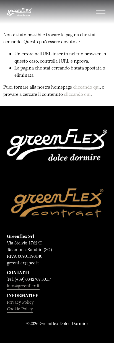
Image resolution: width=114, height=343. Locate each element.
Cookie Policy (20, 309)
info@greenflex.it (23, 286)
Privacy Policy (20, 302)
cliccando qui (86, 87)
